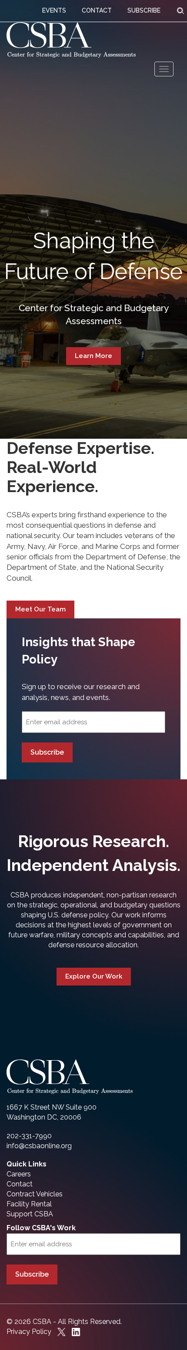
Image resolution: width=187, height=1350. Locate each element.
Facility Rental (29, 1204)
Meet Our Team (40, 609)
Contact (20, 1184)
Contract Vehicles (35, 1194)
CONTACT (97, 10)
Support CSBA (30, 1214)
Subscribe (47, 752)
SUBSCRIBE (143, 10)
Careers (19, 1174)
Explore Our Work (93, 976)
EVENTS (54, 10)
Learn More (93, 356)
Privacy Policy (29, 1331)
